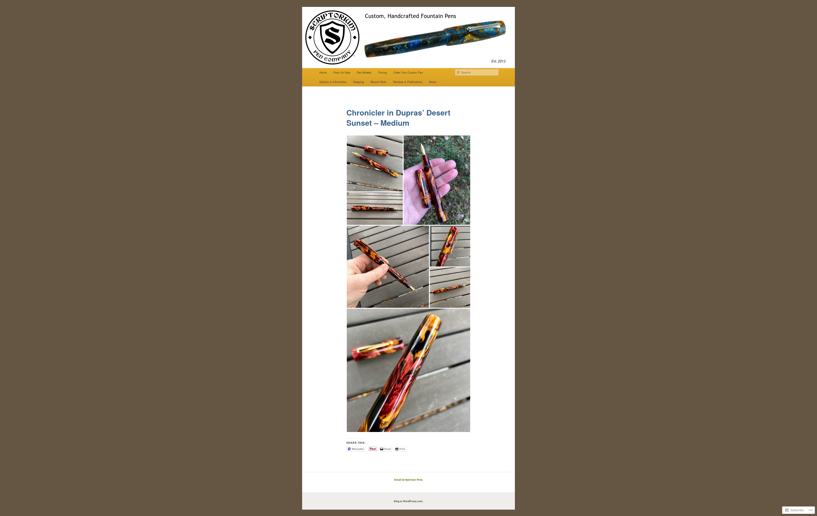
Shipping (358, 82)
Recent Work (378, 82)
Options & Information (332, 82)
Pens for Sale (341, 72)
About (432, 82)
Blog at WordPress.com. (408, 501)
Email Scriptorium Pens (408, 480)
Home (323, 72)
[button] (374, 163)
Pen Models (364, 72)
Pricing (382, 72)
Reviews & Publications (407, 82)
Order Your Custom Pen (408, 72)
